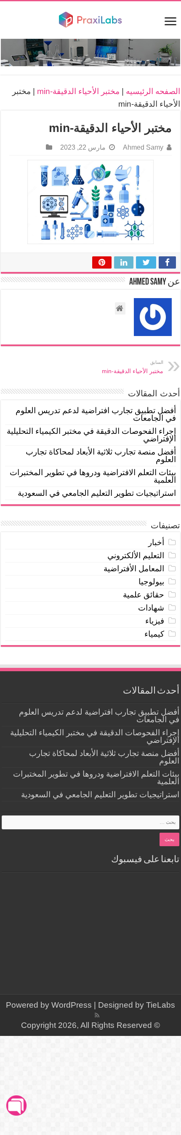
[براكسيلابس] (90, 20)
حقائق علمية (143, 594)
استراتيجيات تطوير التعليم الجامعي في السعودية (97, 493)
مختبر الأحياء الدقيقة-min (78, 91)
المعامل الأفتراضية (134, 568)
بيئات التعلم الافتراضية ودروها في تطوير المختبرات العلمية (93, 476)
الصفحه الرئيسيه (153, 91)
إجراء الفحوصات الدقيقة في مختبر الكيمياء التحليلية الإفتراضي (91, 435)
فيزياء (154, 620)
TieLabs (160, 1005)
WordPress (71, 1005)
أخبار (156, 542)
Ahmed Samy (143, 147)
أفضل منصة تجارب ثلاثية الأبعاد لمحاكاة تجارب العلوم (101, 455)
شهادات (151, 607)
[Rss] (97, 1015)
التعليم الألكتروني (135, 555)
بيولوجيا (151, 581)
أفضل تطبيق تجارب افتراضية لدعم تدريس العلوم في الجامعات (96, 414)
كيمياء (154, 633)
